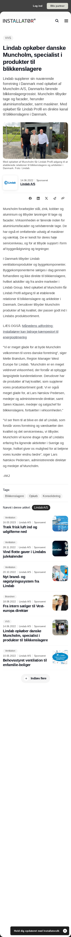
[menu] (66, 20)
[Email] (54, 198)
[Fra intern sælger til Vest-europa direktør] (35, 604)
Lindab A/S (27, 184)
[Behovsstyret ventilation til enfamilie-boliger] (35, 658)
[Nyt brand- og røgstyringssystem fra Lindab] (35, 576)
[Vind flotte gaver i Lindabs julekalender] (35, 550)
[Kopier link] (62, 198)
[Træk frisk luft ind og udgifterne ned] (35, 525)
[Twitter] (46, 198)
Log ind (37, 5)
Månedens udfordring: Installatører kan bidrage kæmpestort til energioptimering (30, 331)
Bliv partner (57, 5)
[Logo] (19, 21)
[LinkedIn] (38, 198)
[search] (57, 20)
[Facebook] (30, 198)
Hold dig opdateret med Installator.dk (37, 930)
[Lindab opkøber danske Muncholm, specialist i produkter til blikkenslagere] (35, 631)
